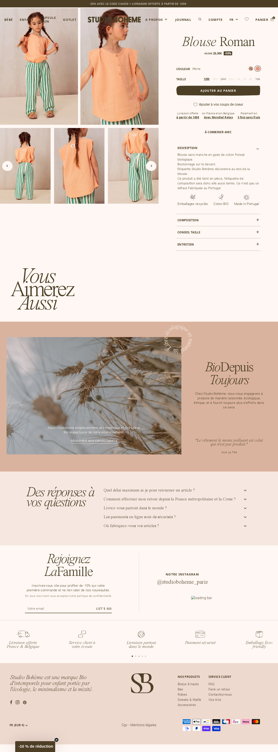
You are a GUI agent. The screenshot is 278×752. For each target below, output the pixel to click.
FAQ (211, 684)
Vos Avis (214, 700)
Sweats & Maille (189, 700)
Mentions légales (143, 725)
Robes (182, 694)
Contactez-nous (220, 694)
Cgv (124, 725)
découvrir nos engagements (94, 440)
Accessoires (187, 705)
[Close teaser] (56, 740)
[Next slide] (151, 166)
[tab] (132, 656)
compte (215, 20)
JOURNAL (183, 20)
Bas (180, 689)
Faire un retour (219, 689)
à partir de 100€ (187, 117)
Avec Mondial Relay (218, 117)
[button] (35, 746)
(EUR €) (17, 725)
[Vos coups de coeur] (246, 19)
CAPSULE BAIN (48, 19)
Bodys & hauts (188, 684)
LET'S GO (104, 608)
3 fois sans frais (249, 117)
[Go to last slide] (7, 166)
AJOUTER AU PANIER (218, 90)
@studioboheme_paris (182, 582)
